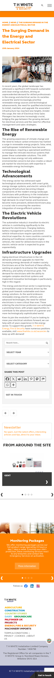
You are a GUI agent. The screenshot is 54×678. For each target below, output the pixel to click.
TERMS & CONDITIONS (16, 633)
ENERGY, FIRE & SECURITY (20, 625)
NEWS (13, 22)
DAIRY (8, 616)
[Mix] (43, 379)
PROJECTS (11, 622)
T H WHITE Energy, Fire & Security (23, 327)
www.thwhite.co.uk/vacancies (32, 331)
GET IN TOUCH (14, 394)
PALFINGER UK (14, 619)
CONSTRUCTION (15, 610)
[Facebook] (7, 379)
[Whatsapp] (7, 385)
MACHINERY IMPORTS (18, 628)
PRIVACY (8, 636)
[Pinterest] (31, 379)
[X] (13, 379)
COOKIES (21, 636)
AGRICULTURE (13, 607)
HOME (5, 22)
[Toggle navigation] (49, 5)
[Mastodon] (37, 379)
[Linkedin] (25, 379)
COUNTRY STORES (16, 613)
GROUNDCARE (23, 616)
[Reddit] (19, 379)
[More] (13, 385)
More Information (27, 566)
